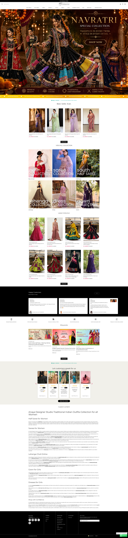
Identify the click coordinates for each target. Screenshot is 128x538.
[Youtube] (29, 523)
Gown (56, 7)
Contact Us (47, 517)
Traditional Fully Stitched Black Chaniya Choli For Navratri (90, 244)
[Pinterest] (29, 520)
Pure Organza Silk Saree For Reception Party (54, 135)
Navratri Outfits (98, 7)
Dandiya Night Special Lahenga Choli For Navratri (36, 244)
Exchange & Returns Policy (61, 524)
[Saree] (64, 163)
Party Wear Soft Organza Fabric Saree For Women (72, 135)
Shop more (64, 141)
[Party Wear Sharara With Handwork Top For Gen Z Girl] (55, 229)
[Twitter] (39, 520)
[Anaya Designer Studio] (64, 4)
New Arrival (28, 7)
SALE (83, 7)
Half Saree (36, 7)
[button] (125, 4)
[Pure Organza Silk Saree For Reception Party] (55, 120)
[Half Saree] (88, 163)
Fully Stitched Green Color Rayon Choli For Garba (36, 276)
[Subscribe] (98, 521)
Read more (30, 348)
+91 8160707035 (30, 517)
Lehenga (50, 7)
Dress (62, 7)
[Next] (91, 1)
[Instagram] (35, 520)
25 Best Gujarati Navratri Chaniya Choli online (63, 348)
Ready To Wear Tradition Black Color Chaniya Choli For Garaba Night (71, 276)
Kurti (68, 7)
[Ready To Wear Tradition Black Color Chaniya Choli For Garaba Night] (73, 261)
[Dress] (64, 194)
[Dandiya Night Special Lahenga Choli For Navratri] (37, 229)
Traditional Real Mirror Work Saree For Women (90, 135)
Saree (43, 7)
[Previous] (37, 1)
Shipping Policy (59, 522)
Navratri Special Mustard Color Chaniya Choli (72, 244)
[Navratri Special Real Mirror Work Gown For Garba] (91, 261)
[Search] (2, 4)
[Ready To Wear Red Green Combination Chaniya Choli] (55, 261)
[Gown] (88, 194)
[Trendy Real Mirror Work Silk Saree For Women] (37, 120)
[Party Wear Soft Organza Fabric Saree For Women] (73, 120)
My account (70, 517)
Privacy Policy (59, 517)
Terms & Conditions (60, 519)
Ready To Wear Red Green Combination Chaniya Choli (54, 276)
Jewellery (89, 7)
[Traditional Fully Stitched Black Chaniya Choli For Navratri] (91, 229)
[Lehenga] (40, 194)
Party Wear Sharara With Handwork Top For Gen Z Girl (54, 244)
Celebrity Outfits (76, 7)
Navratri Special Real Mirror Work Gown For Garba (90, 276)
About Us (47, 519)
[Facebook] (33, 520)
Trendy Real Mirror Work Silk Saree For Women (36, 135)
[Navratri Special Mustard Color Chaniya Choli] (73, 229)
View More (64, 358)
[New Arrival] (40, 163)
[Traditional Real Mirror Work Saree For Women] (91, 120)
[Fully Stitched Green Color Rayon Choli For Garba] (37, 261)
